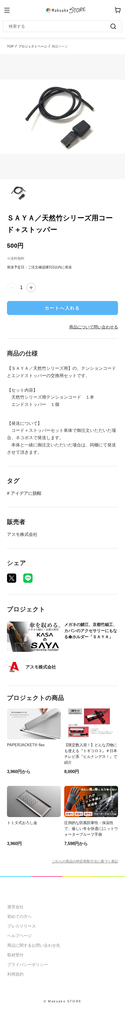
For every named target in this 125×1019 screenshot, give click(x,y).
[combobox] (59, 26)
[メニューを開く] (7, 10)
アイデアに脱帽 (26, 493)
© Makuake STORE (62, 1001)
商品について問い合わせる (93, 327)
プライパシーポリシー (27, 964)
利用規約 (15, 974)
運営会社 (15, 906)
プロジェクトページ (32, 46)
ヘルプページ (19, 935)
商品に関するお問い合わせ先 (33, 945)
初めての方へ (19, 916)
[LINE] (28, 578)
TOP (10, 46)
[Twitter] (11, 578)
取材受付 (15, 955)
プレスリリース (21, 926)
